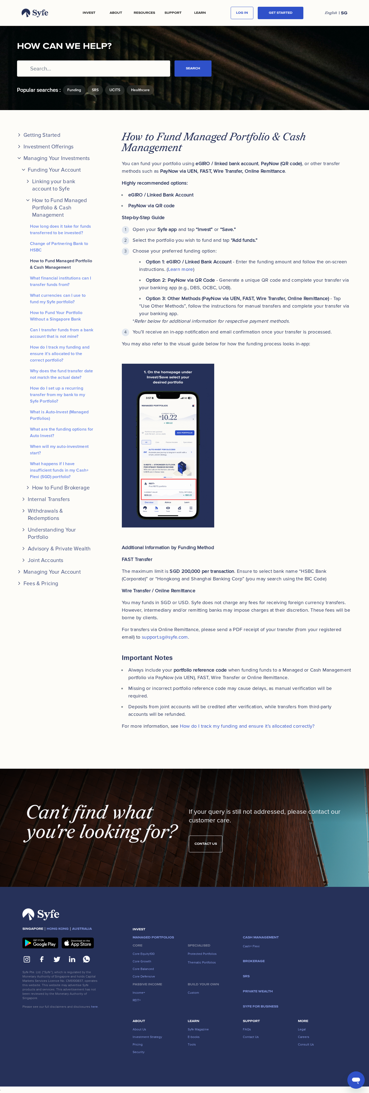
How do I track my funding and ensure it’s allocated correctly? (247, 726)
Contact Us (205, 844)
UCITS (114, 90)
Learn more (180, 269)
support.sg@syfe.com (165, 637)
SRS (95, 90)
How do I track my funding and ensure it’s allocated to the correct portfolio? (59, 354)
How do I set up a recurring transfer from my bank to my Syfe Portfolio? (57, 395)
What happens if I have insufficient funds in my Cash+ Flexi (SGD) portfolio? (59, 470)
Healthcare (140, 90)
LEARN (200, 13)
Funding (74, 90)
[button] (89, 13)
